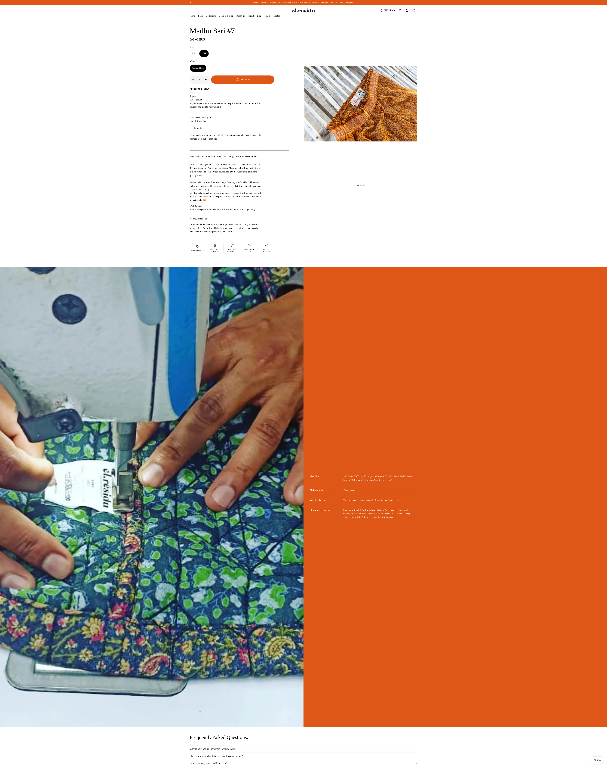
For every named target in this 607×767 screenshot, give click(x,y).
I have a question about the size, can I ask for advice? (216, 756)
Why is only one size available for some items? (213, 749)
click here (318, 2)
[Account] (406, 10)
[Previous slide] (307, 103)
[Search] (400, 10)
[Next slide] (413, 103)
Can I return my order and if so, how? (208, 763)
